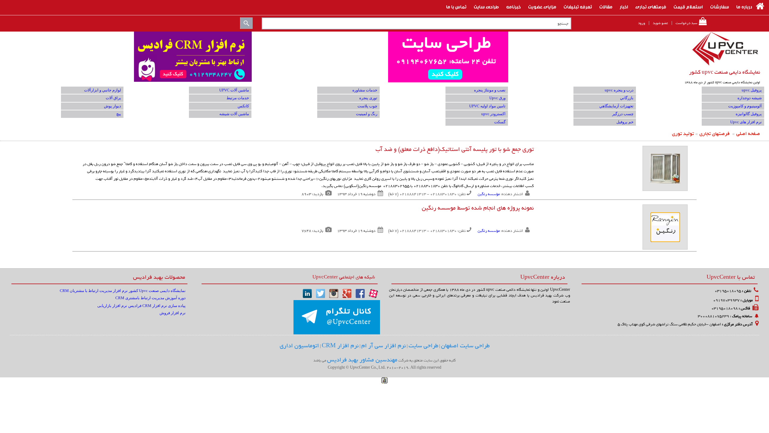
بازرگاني (627, 98)
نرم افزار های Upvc (746, 122)
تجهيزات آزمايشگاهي (616, 106)
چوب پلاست (367, 106)
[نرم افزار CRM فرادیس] (384, 57)
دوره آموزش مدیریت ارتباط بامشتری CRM (150, 298)
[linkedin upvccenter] (307, 293)
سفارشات (719, 6)
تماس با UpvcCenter (731, 277)
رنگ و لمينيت (366, 114)
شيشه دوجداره (749, 98)
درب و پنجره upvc (619, 90)
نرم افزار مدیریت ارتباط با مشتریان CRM (94, 290)
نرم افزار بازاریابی (112, 305)
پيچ (118, 114)
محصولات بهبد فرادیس (159, 277)
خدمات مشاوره (364, 90)
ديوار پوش (112, 106)
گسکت (500, 122)
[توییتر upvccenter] (320, 293)
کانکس (243, 106)
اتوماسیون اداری (299, 346)
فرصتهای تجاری (714, 133)
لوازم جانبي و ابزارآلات (102, 90)
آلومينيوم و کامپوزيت (745, 106)
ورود (641, 23)
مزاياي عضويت (542, 6)
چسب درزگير (623, 114)
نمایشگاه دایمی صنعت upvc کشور (724, 72)
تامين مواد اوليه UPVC (487, 106)
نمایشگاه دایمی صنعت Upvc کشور (157, 290)
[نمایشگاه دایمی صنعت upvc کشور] (725, 48)
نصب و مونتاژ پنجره (490, 90)
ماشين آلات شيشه (234, 114)
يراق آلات (113, 98)
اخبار (624, 6)
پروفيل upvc (752, 90)
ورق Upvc (497, 98)
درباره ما (744, 6)
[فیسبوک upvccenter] (360, 293)
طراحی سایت (486, 6)
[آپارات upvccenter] (373, 293)
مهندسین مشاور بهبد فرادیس (362, 360)
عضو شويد (660, 23)
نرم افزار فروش (173, 313)
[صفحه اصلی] (760, 6)
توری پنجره (368, 98)
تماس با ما (456, 6)
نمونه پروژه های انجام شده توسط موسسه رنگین (478, 208)
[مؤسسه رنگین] (665, 168)
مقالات (605, 6)
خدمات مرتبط (237, 98)
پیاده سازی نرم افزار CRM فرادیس (157, 305)
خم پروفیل (625, 122)
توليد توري (683, 133)
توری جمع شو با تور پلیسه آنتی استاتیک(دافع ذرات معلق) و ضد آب (454, 149)
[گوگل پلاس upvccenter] (346, 293)
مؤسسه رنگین (489, 194)
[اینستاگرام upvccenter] (333, 293)
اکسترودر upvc (493, 114)
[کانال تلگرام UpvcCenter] (337, 317)
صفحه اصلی (748, 133)
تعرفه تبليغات (578, 6)
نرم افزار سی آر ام (383, 346)
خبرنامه (513, 6)
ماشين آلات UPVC (234, 90)
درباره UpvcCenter (542, 277)
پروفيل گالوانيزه (749, 114)
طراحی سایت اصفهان (465, 346)
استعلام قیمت (688, 6)
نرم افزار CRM (340, 346)
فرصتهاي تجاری (650, 6)
